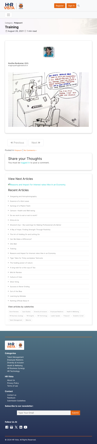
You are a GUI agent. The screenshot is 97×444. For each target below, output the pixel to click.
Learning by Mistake (18, 296)
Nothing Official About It (19, 301)
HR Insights (30, 316)
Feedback (11, 398)
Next (35, 142)
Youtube (25, 426)
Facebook (6, 426)
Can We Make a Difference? (21, 239)
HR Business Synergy (16, 316)
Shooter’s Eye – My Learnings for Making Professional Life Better (35, 225)
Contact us (11, 395)
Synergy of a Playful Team (20, 206)
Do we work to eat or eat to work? (23, 215)
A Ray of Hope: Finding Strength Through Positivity (30, 230)
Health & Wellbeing (73, 312)
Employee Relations (56, 312)
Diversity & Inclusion (40, 312)
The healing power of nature (21, 263)
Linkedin (20, 426)
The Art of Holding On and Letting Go (25, 234)
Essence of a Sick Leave (19, 201)
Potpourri (18, 23)
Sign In (71, 5)
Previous (18, 142)
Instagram (11, 426)
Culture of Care (16, 277)
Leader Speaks (55, 316)
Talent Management (15, 320)
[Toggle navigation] (8, 14)
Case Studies (26, 312)
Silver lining (14, 282)
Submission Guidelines (16, 401)
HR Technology (42, 316)
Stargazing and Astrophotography (23, 196)
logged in (25, 162)
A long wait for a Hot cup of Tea (22, 268)
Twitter (15, 426)
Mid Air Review (16, 272)
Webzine (28, 320)
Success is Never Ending (20, 287)
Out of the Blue (16, 291)
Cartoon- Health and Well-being (22, 211)
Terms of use (12, 386)
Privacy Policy (13, 383)
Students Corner (78, 316)
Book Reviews (14, 312)
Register (60, 5)
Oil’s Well (13, 244)
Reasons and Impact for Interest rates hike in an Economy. (33, 253)
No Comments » (30, 150)
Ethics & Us (14, 220)
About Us (11, 380)
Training (13, 249)
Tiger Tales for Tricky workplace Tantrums (26, 258)
